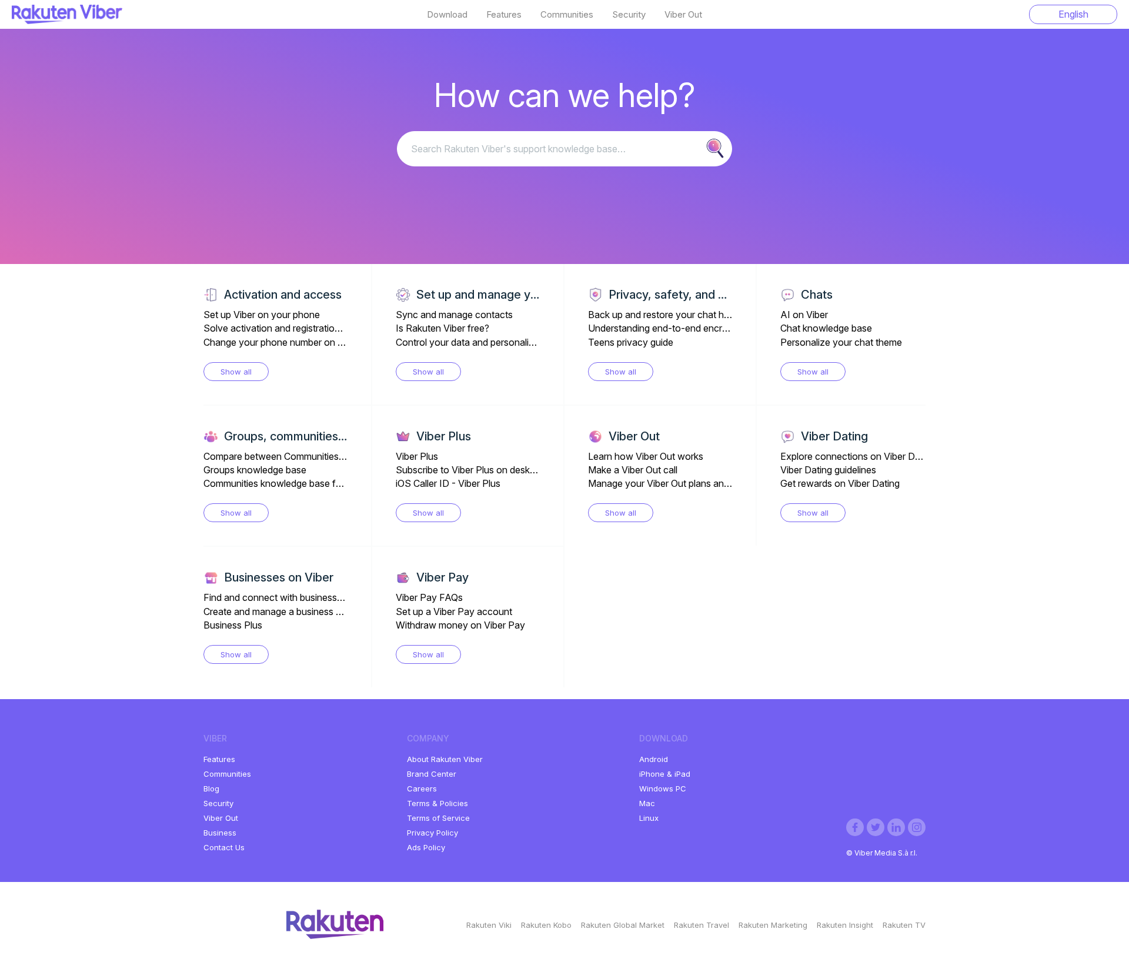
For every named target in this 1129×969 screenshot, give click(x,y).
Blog (211, 788)
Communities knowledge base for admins (290, 483)
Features (504, 14)
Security (629, 14)
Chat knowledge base (826, 328)
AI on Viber (804, 314)
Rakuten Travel (701, 925)
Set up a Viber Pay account (454, 611)
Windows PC (662, 788)
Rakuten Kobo (546, 925)
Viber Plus (417, 456)
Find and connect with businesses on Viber (294, 597)
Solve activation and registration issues (286, 328)
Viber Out (683, 14)
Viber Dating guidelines (828, 470)
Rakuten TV (904, 925)
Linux (649, 818)
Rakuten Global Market (622, 925)
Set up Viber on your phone (261, 314)
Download (447, 14)
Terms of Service (438, 818)
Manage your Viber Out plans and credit (671, 483)
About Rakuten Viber (445, 759)
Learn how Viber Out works (645, 456)
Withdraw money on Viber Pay (460, 625)
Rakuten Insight (845, 925)
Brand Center (431, 773)
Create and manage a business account (287, 611)
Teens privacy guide (630, 342)
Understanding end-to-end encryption (668, 328)
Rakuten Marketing (773, 925)
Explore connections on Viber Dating (858, 456)
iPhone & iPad (664, 773)
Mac (647, 803)
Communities (566, 14)
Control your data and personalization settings (493, 342)
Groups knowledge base (254, 470)
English (1073, 14)
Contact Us (224, 847)
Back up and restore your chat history (667, 314)
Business (219, 832)
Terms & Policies (437, 803)
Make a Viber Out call (632, 470)
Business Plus (232, 625)
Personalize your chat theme (841, 342)
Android (653, 759)
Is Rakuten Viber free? (442, 328)
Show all (236, 371)
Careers (422, 788)
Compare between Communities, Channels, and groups (319, 456)
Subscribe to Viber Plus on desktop (470, 470)
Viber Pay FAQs (429, 597)
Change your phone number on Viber (281, 342)
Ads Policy (426, 847)
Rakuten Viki (489, 925)
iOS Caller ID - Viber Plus (448, 483)
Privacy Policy (432, 832)
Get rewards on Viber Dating (840, 483)
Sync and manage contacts (454, 314)
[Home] (67, 20)
